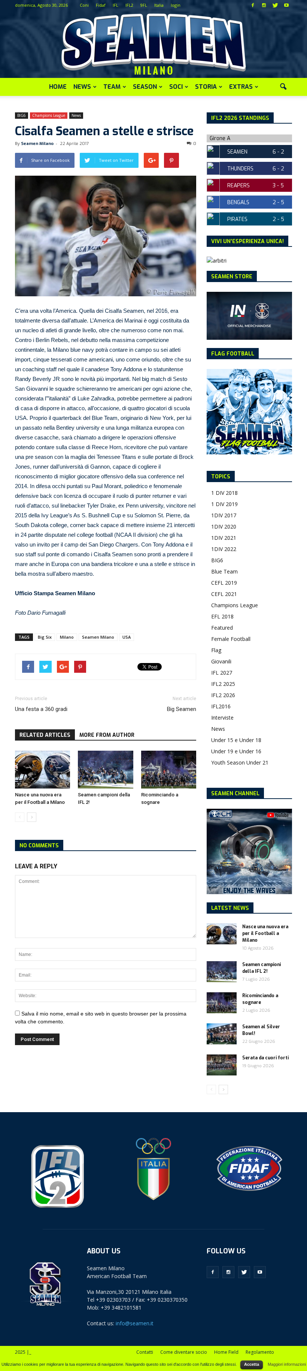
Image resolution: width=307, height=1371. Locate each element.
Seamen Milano (37, 143)
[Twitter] (275, 5)
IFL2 (129, 5)
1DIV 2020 (223, 526)
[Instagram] (264, 5)
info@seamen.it (135, 1323)
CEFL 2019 (224, 582)
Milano (67, 637)
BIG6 (21, 115)
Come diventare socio (183, 1352)
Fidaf (101, 5)
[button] (283, 87)
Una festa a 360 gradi (41, 709)
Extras (241, 87)
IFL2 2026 (223, 695)
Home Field (226, 1352)
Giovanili (221, 661)
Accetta (251, 1364)
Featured (222, 627)
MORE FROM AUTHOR (106, 735)
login (175, 5)
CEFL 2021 (224, 593)
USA (126, 637)
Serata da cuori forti (265, 1058)
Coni (84, 5)
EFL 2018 (222, 616)
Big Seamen (181, 709)
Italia (159, 5)
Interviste (222, 717)
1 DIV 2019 (224, 504)
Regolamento (260, 1352)
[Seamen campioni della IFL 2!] (105, 770)
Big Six (45, 637)
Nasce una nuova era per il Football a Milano (265, 933)
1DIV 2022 (223, 549)
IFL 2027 (221, 672)
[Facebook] (252, 5)
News (82, 87)
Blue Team (224, 571)
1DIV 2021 (223, 537)
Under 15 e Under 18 (236, 740)
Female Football (230, 638)
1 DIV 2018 (224, 492)
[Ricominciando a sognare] (168, 770)
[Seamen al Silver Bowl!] (222, 1033)
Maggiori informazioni (287, 1364)
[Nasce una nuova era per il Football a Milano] (42, 770)
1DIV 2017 (223, 515)
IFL (115, 5)
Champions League (48, 115)
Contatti (144, 1352)
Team (112, 87)
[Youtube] (286, 5)
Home (58, 87)
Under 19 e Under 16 (236, 751)
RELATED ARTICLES (44, 735)
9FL (143, 5)
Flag (216, 650)
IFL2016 (221, 706)
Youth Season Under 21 (239, 762)
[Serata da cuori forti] (222, 1064)
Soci (176, 87)
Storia (206, 87)
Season (145, 87)
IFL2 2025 (223, 683)
